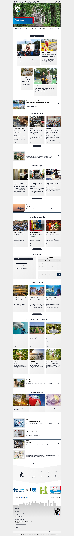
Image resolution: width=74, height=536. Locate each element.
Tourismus (51, 28)
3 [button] (39, 266)
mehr (37, 146)
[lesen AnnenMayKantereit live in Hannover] (37, 233)
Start (14, 2)
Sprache (25, 2)
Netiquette (16, 514)
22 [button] (55, 271)
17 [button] (39, 271)
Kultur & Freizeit (31, 28)
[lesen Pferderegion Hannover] (53, 361)
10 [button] (39, 269)
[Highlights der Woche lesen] (37, 15)
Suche (56, 2)
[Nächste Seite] (40, 414)
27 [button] (39, 263)
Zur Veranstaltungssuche (24, 258)
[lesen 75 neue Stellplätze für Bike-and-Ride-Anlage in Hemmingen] (37, 130)
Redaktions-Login (18, 527)
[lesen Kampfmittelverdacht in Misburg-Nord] (20, 130)
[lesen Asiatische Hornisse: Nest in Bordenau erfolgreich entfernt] (27, 79)
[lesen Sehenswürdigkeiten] (37, 335)
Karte (16, 2)
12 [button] (45, 269)
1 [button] (42, 277)
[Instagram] (24, 498)
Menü (59, 2)
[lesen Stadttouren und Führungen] (37, 298)
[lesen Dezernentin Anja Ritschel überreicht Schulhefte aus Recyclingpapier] (53, 130)
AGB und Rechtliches (18, 509)
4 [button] (42, 266)
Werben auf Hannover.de (19, 516)
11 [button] (42, 269)
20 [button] (49, 271)
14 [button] (52, 269)
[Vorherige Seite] (34, 414)
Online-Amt (34, 2)
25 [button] (42, 274)
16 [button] (59, 269)
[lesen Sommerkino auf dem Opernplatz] (28, 52)
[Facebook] (22, 498)
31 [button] (52, 263)
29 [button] (45, 263)
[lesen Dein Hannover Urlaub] (20, 298)
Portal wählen (48, 1)
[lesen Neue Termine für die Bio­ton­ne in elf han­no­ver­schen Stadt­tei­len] (37, 182)
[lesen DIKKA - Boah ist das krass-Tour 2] (53, 233)
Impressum (17, 508)
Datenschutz (17, 511)
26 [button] (45, 274)
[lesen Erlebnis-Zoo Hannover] (21, 335)
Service (58, 28)
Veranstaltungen (20, 2)
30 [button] (49, 263)
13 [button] (49, 269)
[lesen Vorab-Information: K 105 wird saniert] (53, 182)
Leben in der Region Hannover (19, 28)
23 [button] (59, 271)
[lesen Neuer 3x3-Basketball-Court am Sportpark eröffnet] (45, 82)
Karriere (38, 2)
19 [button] (45, 271)
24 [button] (39, 274)
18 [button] (42, 271)
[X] (27, 498)
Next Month (59, 257)
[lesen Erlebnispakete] (53, 298)
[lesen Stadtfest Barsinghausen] (20, 233)
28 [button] (42, 263)
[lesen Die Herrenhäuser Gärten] (53, 335)
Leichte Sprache (29, 2)
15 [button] (55, 269)
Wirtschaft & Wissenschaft (41, 28)
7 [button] (52, 266)
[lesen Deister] (21, 361)
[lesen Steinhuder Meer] (37, 361)
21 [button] (52, 271)
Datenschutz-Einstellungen (19, 519)
